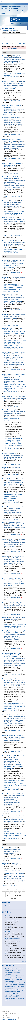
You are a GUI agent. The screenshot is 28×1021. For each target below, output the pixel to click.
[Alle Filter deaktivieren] (11, 48)
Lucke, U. (20, 141)
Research (7, 906)
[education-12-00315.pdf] (19, 449)
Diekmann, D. (21, 631)
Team (8, 30)
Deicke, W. (22, 331)
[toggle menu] (26, 1)
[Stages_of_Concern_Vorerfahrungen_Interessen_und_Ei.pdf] (21, 674)
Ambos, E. (10, 331)
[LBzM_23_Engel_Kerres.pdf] (21, 100)
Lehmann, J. (16, 333)
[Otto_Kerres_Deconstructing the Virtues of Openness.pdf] (21, 310)
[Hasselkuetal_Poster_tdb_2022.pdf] (19, 391)
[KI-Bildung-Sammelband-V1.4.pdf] (21, 196)
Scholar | (5, 77)
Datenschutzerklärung (10, 1013)
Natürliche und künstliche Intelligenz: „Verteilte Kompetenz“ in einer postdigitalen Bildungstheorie (15, 991)
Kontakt (4, 1015)
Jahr (3, 45)
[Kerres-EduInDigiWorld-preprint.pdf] (21, 272)
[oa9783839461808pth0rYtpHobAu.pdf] (9, 237)
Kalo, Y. (21, 686)
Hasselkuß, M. (6, 352)
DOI (4, 100)
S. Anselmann (17, 764)
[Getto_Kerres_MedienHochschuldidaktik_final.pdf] (21, 236)
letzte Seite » (14, 898)
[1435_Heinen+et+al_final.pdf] (21, 648)
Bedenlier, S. (5, 117)
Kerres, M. (12, 81)
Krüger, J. (11, 678)
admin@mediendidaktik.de (9, 1019)
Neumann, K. (15, 656)
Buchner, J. (18, 177)
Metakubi (7, 915)
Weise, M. (12, 139)
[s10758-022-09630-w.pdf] (21, 730)
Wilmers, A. (20, 117)
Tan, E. (10, 686)
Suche (7, 38)
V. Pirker (19, 484)
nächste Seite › (18, 895)
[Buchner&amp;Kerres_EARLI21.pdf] (21, 858)
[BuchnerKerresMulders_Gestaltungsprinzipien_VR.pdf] (19, 502)
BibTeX (18, 43)
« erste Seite (6, 889)
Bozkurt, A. (5, 240)
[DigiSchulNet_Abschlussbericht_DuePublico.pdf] (21, 369)
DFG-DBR (8, 931)
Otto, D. (4, 105)
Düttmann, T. (7, 632)
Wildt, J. (7, 223)
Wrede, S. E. (7, 189)
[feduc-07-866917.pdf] (21, 551)
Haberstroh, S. (8, 333)
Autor (3, 43)
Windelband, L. (8, 768)
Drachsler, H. (7, 178)
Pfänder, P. (18, 578)
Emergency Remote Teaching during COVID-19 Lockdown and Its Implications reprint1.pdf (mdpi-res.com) (13, 444)
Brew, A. (16, 331)
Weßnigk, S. (7, 655)
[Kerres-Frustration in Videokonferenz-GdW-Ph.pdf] (19, 474)
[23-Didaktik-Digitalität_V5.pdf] (19, 77)
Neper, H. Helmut (17, 766)
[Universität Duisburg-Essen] (19, 21)
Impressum (5, 1011)
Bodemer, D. (18, 678)
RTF (21, 43)
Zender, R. (7, 141)
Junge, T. (6, 88)
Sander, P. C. (12, 756)
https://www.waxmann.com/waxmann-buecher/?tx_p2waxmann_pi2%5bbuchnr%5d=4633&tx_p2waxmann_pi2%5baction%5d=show (15, 833)
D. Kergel (20, 263)
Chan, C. (15, 686)
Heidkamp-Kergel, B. (10, 267)
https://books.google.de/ (12, 500)
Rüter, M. (11, 602)
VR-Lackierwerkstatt (10, 954)
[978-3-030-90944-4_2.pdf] (21, 597)
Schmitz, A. (18, 139)
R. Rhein (22, 221)
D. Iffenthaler (17, 583)
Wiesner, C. (15, 63)
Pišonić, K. (7, 486)
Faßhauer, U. (8, 766)
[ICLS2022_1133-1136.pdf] (19, 710)
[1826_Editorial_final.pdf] (21, 134)
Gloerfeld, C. (18, 187)
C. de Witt (12, 187)
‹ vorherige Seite (16, 889)
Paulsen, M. (15, 265)
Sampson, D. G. (11, 585)
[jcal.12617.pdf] (21, 534)
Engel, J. (4, 81)
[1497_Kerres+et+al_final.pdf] (21, 751)
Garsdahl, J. (7, 265)
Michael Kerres (13, 30)
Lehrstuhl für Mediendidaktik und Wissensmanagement (14, 9)
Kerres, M (5, 56)
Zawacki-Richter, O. (9, 107)
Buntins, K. (13, 117)
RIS (24, 43)
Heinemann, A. (15, 352)
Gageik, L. (9, 353)
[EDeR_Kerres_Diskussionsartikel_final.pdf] (21, 573)
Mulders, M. (5, 139)
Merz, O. (13, 88)
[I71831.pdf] (19, 789)
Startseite (4, 30)
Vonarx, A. (12, 578)
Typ (7, 43)
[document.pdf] (21, 811)
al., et (17, 240)
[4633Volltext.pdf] (19, 838)
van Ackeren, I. (16, 353)
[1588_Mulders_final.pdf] (21, 158)
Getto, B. (4, 217)
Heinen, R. (5, 631)
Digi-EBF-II (8, 926)
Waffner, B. (20, 794)
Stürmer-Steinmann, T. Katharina (11, 653)
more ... (24, 961)
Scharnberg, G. (11, 105)
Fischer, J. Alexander (17, 655)
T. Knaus (19, 87)
